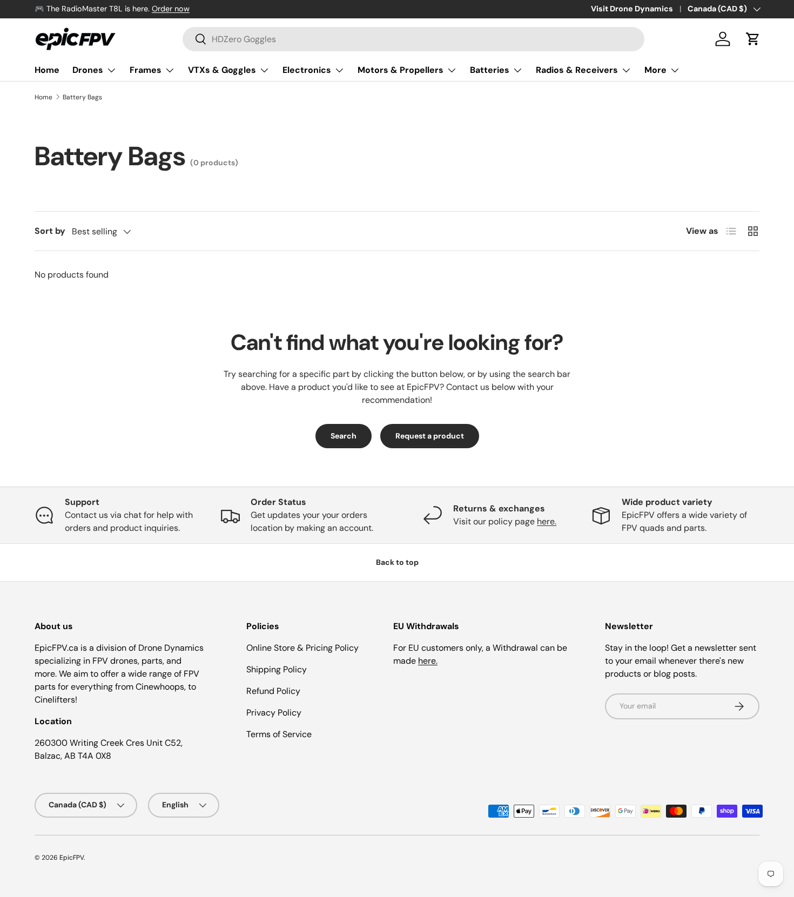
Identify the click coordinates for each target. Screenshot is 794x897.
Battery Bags (82, 97)
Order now (171, 9)
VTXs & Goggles (222, 70)
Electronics (306, 70)
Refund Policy (273, 691)
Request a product (429, 436)
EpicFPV (71, 857)
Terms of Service (279, 734)
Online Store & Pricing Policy (302, 647)
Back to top (397, 562)
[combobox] (413, 39)
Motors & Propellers (400, 70)
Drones (87, 70)
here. (546, 521)
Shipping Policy (276, 669)
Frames (146, 70)
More (655, 70)
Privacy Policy (273, 712)
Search (343, 436)
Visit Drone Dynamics (632, 9)
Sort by (50, 231)
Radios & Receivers (577, 70)
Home (47, 70)
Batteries (489, 70)
